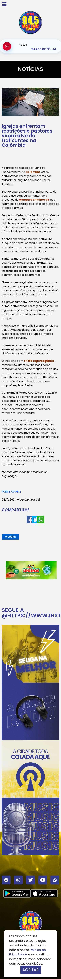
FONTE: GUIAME (11, 491)
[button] (10, 537)
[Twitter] (30, 880)
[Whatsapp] (54, 880)
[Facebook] (6, 880)
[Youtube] (42, 880)
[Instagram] (18, 880)
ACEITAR (30, 970)
